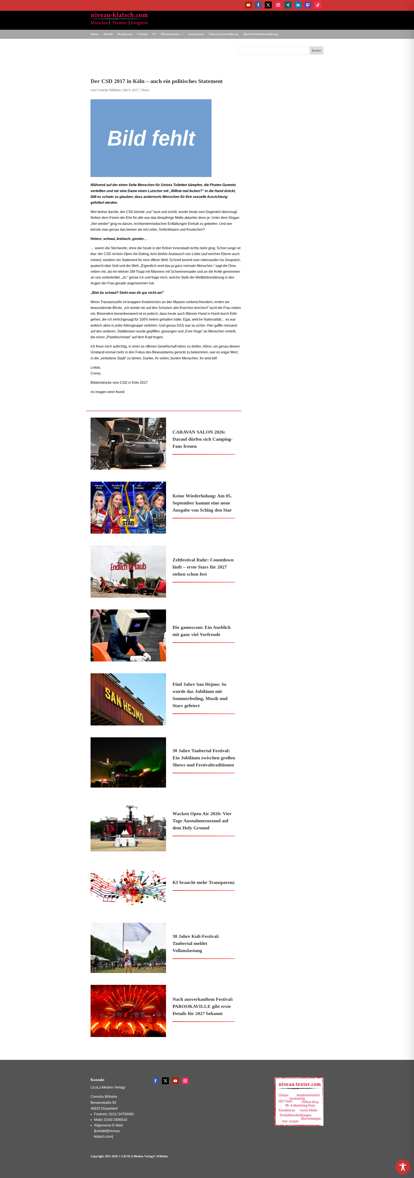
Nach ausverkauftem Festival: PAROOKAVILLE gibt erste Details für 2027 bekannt (202, 1006)
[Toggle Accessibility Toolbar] (403, 1167)
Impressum (196, 34)
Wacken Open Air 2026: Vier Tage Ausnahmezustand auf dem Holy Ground (202, 820)
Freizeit (142, 34)
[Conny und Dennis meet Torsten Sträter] (166, 138)
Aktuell (108, 34)
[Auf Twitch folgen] (307, 5)
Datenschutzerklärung (224, 34)
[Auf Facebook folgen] (258, 5)
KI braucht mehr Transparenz (203, 882)
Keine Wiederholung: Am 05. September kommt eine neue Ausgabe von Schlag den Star (202, 503)
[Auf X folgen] (268, 5)
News (145, 90)
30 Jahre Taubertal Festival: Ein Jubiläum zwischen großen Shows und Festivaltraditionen (203, 758)
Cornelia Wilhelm (109, 90)
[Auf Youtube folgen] (248, 5)
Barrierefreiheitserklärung (260, 34)
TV (154, 34)
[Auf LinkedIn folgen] (298, 5)
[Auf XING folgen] (288, 5)
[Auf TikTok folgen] (317, 5)
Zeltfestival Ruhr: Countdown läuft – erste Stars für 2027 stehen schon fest (203, 567)
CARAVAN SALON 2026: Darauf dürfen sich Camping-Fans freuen (202, 439)
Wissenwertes (170, 34)
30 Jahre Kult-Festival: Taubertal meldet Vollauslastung (195, 943)
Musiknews (124, 34)
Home (95, 34)
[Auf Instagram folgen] (278, 5)
